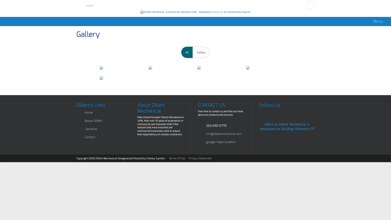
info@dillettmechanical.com (224, 134)
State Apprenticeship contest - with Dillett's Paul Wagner (122, 67)
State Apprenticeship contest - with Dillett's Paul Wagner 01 (171, 67)
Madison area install (268, 67)
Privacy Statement (200, 158)
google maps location (221, 142)
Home (89, 113)
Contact (90, 137)
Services (91, 129)
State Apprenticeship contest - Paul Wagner (220, 67)
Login (90, 5)
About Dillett (93, 121)
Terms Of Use (177, 158)
